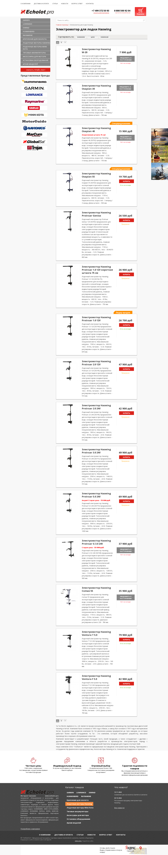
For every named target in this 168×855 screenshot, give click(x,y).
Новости (64, 4)
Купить (126, 181)
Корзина (140, 14)
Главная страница (62, 25)
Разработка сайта (87, 841)
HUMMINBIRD (28, 31)
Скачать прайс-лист (35, 70)
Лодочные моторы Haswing (36, 43)
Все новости (119, 808)
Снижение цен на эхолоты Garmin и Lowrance (130, 795)
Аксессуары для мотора (34, 56)
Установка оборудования (35, 60)
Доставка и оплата (41, 4)
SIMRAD (26, 28)
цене (93, 37)
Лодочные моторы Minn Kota (35, 47)
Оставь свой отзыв (107, 848)
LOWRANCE (27, 24)
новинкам (104, 37)
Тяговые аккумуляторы (34, 53)
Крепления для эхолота (34, 39)
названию (81, 37)
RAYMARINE (28, 35)
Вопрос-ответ (77, 4)
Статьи (55, 4)
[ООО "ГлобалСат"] (40, 12)
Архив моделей (30, 64)
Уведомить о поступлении (126, 59)
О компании (25, 4)
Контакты (90, 4)
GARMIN (26, 20)
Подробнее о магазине (30, 829)
